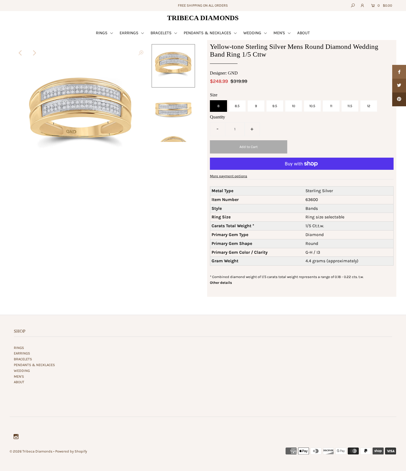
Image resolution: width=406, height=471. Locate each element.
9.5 (274, 106)
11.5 (349, 106)
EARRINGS (129, 32)
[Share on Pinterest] (399, 99)
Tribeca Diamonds (203, 18)
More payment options (228, 176)
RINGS (102, 32)
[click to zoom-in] (141, 53)
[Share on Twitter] (399, 85)
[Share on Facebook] (399, 72)
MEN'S (279, 32)
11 (331, 106)
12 (368, 106)
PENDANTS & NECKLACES (208, 32)
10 (293, 106)
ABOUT (303, 32)
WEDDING (252, 32)
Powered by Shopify (71, 451)
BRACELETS (162, 32)
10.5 (312, 106)
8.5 (237, 106)
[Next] (34, 53)
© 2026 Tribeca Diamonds (31, 451)
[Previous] (20, 53)
